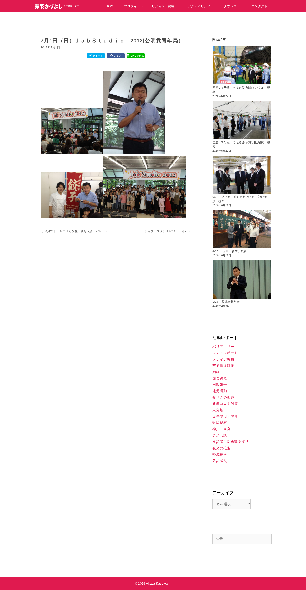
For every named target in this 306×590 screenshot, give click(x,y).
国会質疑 (219, 378)
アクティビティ (199, 6)
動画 (216, 372)
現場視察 (219, 423)
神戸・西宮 (221, 429)
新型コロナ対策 (225, 404)
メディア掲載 (223, 359)
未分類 (217, 410)
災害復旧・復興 (225, 416)
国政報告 (219, 385)
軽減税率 (219, 454)
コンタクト (259, 6)
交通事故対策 (223, 366)
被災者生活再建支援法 (230, 442)
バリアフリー (223, 347)
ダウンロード (233, 6)
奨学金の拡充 (223, 397)
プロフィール (133, 6)
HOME (111, 6)
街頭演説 (219, 436)
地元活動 (219, 391)
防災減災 (219, 461)
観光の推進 (221, 448)
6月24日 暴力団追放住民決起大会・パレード (76, 231)
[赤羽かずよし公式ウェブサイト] (58, 6)
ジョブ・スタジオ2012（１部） (166, 231)
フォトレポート (225, 353)
